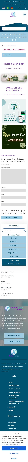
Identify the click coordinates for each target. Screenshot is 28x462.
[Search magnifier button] (24, 29)
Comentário (5, 168)
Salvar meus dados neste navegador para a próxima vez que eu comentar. (13, 212)
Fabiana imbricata (6, 287)
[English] (4, 7)
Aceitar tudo (14, 448)
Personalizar (14, 453)
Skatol (3, 281)
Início (2, 46)
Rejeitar (14, 458)
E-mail (3, 194)
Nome (3, 187)
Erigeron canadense (7, 293)
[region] (14, 446)
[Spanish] (12, 7)
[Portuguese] (8, 7)
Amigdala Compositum (7, 276)
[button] (25, 14)
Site (2, 201)
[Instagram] (19, 8)
